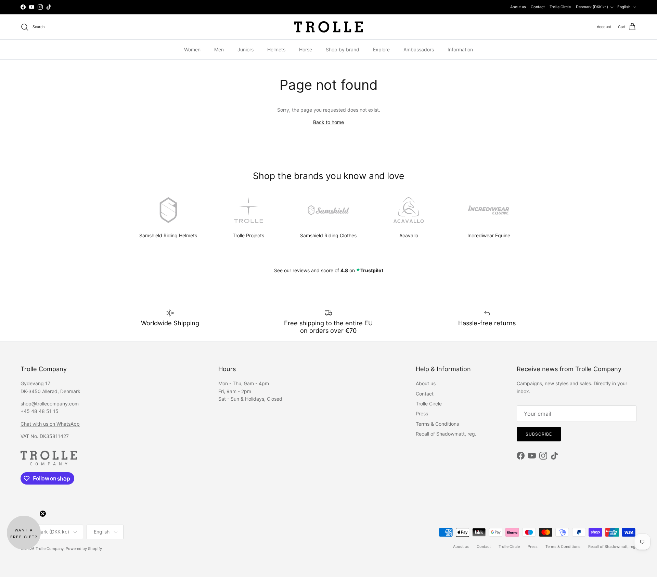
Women (192, 49)
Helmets (276, 49)
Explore (381, 49)
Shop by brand (342, 49)
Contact (538, 6)
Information (460, 49)
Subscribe (539, 434)
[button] (24, 533)
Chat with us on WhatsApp (50, 424)
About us (518, 6)
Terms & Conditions (437, 424)
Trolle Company (50, 548)
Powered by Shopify (84, 548)
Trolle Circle (560, 6)
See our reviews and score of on (328, 270)
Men (219, 49)
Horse (305, 49)
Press (422, 413)
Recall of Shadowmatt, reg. (446, 434)
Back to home (328, 122)
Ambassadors (418, 49)
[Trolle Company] (328, 27)
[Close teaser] (42, 513)
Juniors (245, 49)
